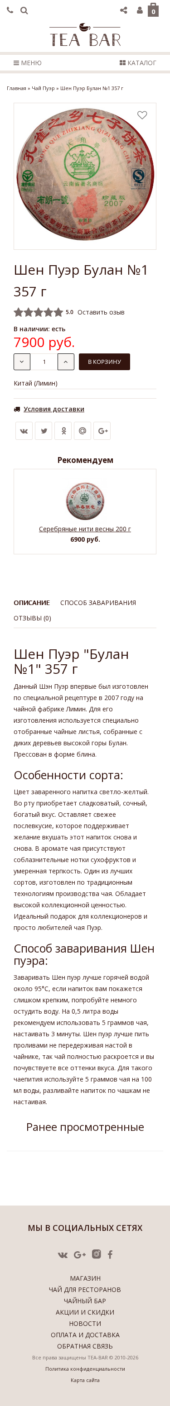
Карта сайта (85, 1380)
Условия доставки (54, 409)
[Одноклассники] (63, 431)
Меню (30, 62)
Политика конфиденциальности (85, 1368)
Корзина (153, 11)
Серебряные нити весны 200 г (85, 528)
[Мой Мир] (82, 431)
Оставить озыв (101, 312)
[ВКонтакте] (24, 431)
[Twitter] (43, 431)
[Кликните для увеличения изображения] (85, 176)
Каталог (141, 62)
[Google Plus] (102, 431)
